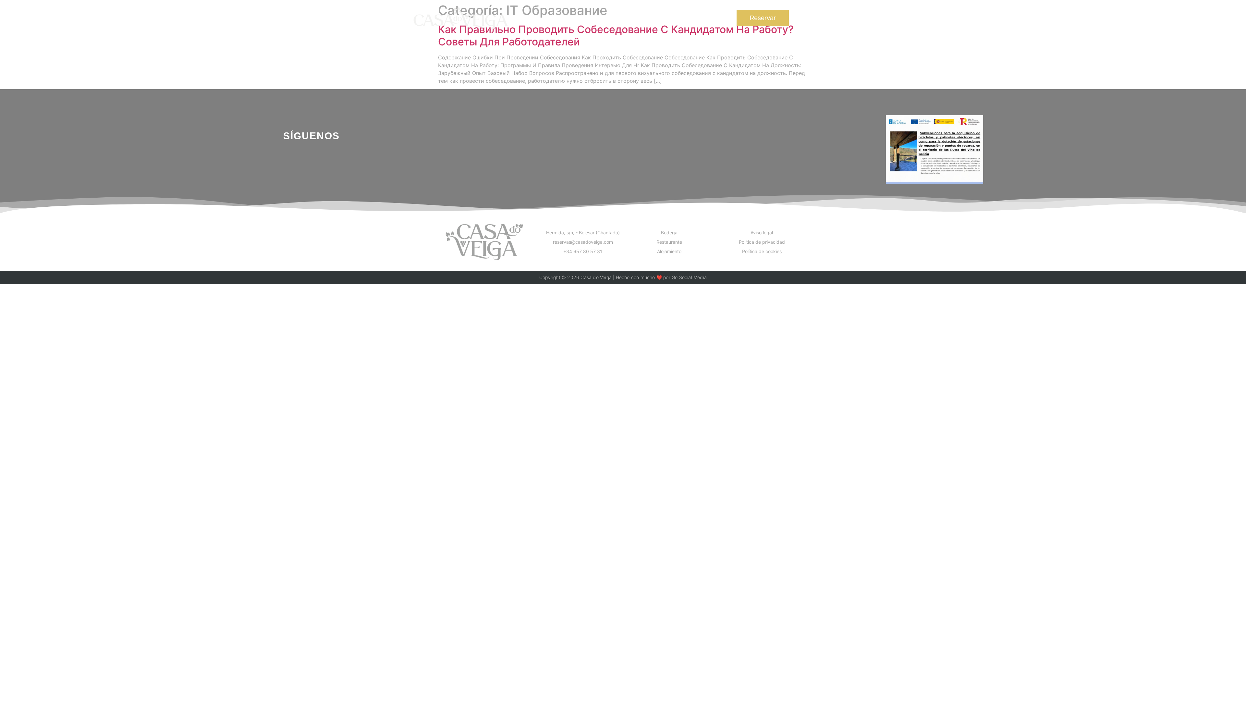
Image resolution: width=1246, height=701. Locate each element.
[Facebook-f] (286, 161)
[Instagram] (311, 161)
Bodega (576, 17)
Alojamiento (664, 17)
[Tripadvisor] (337, 161)
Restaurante (617, 17)
